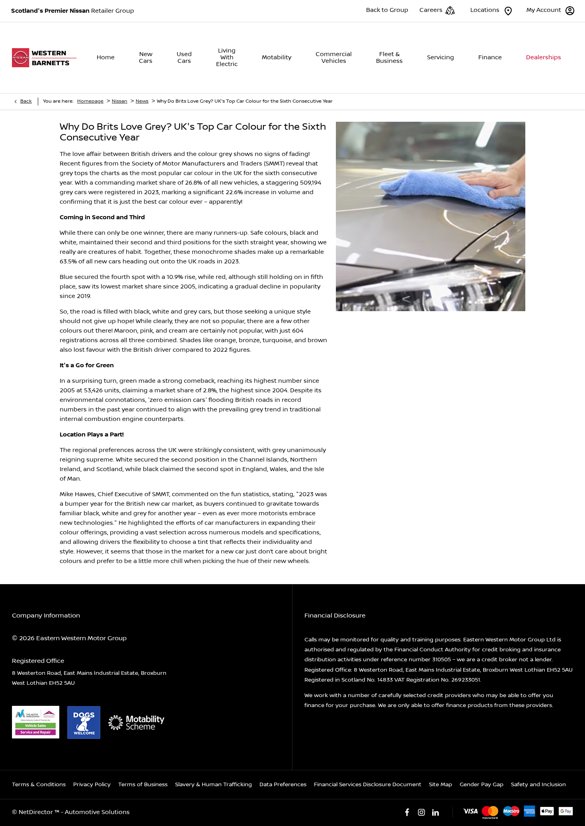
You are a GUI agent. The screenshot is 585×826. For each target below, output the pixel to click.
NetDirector (37, 812)
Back (26, 101)
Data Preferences (282, 784)
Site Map (440, 784)
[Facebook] (407, 812)
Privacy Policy (92, 784)
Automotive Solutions (97, 812)
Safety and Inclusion (538, 784)
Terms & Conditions (39, 784)
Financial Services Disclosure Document (367, 784)
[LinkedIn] (435, 812)
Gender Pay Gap (481, 784)
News (142, 101)
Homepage (90, 101)
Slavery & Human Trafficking (213, 784)
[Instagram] (421, 812)
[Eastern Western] (46, 58)
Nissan (119, 101)
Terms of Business (143, 784)
